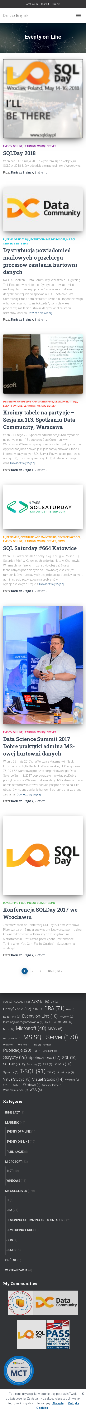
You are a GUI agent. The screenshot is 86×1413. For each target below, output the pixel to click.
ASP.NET (40, 1001)
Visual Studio (47, 1079)
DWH (71, 1009)
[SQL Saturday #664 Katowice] (43, 507)
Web (17, 1085)
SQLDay (11, 1064)
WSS (36, 1090)
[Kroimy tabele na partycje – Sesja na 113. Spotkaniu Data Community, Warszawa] (43, 364)
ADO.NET (22, 1001)
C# (54, 1001)
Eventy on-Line (13, 146)
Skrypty (15, 1057)
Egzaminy (11, 1016)
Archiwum (32, 4)
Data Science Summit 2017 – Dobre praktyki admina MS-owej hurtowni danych (39, 746)
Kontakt (44, 4)
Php (37, 1044)
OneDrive (9, 1044)
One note (24, 1044)
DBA (54, 1008)
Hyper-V (66, 1016)
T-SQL (33, 1071)
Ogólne (11, 1260)
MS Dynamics (12, 1038)
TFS (51, 1072)
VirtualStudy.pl (16, 1079)
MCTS (8, 1029)
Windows (31, 1085)
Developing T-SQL (17, 239)
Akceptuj (58, 1403)
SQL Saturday (31, 1064)
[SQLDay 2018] (43, 98)
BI (4, 239)
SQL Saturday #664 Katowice (40, 548)
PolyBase (49, 1044)
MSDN (55, 1029)
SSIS (17, 243)
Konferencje (53, 1022)
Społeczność (45, 1057)
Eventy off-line (18, 1131)
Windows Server (15, 1090)
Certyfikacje (17, 1009)
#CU (7, 1001)
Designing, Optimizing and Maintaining (28, 401)
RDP (37, 1051)
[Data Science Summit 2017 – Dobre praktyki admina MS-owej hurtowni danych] (43, 665)
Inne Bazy (12, 1112)
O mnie (56, 4)
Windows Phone (52, 1085)
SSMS (24, 243)
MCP (67, 1022)
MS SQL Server (46, 146)
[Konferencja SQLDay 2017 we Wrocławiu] (43, 855)
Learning (30, 146)
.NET (9, 1170)
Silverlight (50, 1051)
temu (40, 172)
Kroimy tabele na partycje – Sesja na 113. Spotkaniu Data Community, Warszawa (39, 419)
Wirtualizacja (16, 1270)
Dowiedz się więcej (40, 313)
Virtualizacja (65, 1072)
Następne (54, 971)
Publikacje (17, 1050)
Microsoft (58, 239)
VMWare (72, 1079)
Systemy (10, 1072)
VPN (7, 1085)
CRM (38, 1009)
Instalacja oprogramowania (23, 1022)
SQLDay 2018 (19, 153)
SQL (69, 1057)
